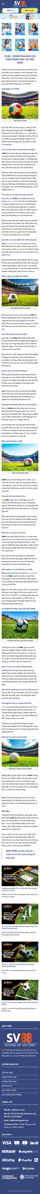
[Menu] (3, 4)
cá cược (26, 133)
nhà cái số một (13, 201)
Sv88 (4, 707)
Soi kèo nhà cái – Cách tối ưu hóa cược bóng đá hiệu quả (20, 854)
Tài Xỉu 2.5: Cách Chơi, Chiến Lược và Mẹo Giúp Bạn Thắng (20, 1003)
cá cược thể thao (13, 244)
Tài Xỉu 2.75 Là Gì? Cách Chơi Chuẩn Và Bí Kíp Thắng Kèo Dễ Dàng (18, 965)
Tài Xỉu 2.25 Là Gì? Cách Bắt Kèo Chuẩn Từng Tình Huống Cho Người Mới (19, 927)
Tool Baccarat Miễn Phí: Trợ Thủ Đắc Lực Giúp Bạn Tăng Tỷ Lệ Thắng (19, 889)
